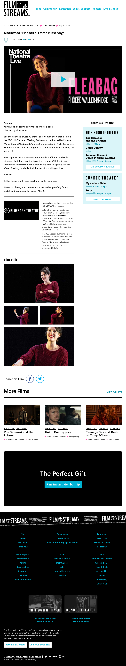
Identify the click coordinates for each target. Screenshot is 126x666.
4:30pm (89, 161)
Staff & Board (62, 562)
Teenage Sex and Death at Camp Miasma (100, 156)
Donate (22, 562)
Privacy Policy (30, 659)
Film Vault (22, 542)
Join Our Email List (40, 644)
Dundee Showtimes (102, 199)
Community (50, 8)
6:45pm (96, 186)
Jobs (62, 567)
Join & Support (81, 8)
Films (23, 534)
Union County (94, 148)
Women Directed (6, 41)
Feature (62, 575)
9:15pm (97, 144)
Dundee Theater (101, 562)
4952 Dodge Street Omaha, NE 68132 (81, 620)
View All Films (114, 392)
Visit (102, 554)
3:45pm (89, 151)
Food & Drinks (101, 567)
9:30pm (108, 161)
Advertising (102, 579)
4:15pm (89, 186)
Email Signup (111, 8)
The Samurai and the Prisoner (96, 139)
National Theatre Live (27, 25)
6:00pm (89, 144)
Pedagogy (102, 546)
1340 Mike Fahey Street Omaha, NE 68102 (45, 620)
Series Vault (22, 546)
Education (65, 8)
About (62, 554)
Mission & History (62, 558)
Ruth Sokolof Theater (102, 558)
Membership (23, 558)
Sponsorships (23, 567)
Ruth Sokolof (49, 25)
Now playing (33, 439)
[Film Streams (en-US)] (17, 8)
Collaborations (62, 538)
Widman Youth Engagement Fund (62, 542)
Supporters (23, 571)
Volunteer (22, 575)
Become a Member (15, 644)
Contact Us (102, 583)
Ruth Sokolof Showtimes (103, 166)
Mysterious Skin (96, 183)
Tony (89, 190)
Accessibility (101, 571)
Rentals (97, 8)
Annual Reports (62, 571)
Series (23, 538)
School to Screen (102, 542)
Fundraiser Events (23, 579)
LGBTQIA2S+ (103, 428)
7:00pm (100, 161)
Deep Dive (102, 538)
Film (38, 8)
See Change (9, 25)
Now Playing (114, 439)
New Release (9, 428)
